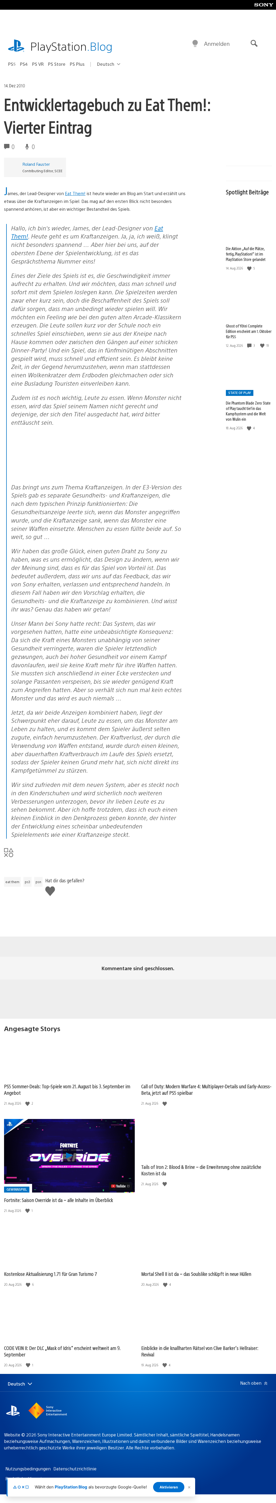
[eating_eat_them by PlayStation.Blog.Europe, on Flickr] (52, 472)
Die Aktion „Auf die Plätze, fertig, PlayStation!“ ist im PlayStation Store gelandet (245, 254)
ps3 (27, 882)
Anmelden (217, 43)
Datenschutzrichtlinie (74, 1468)
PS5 (12, 64)
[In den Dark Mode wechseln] (195, 43)
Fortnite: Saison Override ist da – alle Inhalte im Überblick (58, 1200)
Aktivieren (169, 1487)
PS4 (24, 64)
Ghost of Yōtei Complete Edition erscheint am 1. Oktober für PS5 (248, 331)
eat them (12, 882)
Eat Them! (75, 193)
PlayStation (71, 46)
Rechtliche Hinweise (25, 1478)
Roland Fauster (36, 164)
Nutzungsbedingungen (28, 1468)
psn (38, 882)
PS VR (38, 64)
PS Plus (77, 64)
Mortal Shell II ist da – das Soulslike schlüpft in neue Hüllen (196, 1274)
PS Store (56, 64)
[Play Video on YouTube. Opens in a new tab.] (120, 1186)
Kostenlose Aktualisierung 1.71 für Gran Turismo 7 (50, 1274)
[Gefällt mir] (250, 268)
